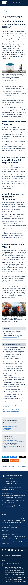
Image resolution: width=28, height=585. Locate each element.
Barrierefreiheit (5, 558)
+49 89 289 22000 (14, 483)
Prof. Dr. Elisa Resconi (8, 438)
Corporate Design (6, 543)
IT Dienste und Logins (7, 536)
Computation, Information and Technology (12, 518)
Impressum (20, 558)
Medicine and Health (16, 522)
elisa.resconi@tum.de (11, 446)
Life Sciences (5, 522)
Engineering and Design (8, 520)
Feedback (7, 555)
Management (5, 525)
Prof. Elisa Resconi (6, 166)
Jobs (3, 555)
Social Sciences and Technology (10, 527)
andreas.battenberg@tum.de (10, 426)
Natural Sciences (20, 520)
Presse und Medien (16, 555)
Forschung (4, 11)
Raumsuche (12, 538)
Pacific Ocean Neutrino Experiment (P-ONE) (12, 178)
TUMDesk (4, 538)
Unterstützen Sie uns (7, 489)
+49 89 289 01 (14, 482)
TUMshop (17, 541)
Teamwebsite (7, 429)
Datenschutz (13, 558)
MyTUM (21, 536)
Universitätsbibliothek (7, 541)
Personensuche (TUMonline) (9, 534)
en (16, 2)
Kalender (16, 536)
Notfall (3, 560)
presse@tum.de (7, 428)
